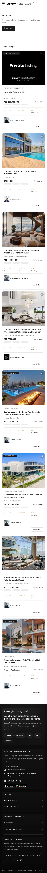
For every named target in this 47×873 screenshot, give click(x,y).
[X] (16, 781)
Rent (36, 870)
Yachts (8, 741)
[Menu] (3, 3)
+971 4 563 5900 (12, 767)
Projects (19, 735)
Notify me (8, 28)
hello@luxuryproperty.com (16, 770)
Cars (29, 735)
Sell (42, 870)
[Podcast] (20, 781)
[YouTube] (9, 781)
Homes (9, 735)
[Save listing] (42, 53)
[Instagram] (13, 781)
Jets (37, 735)
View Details (37, 127)
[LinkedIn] (5, 781)
